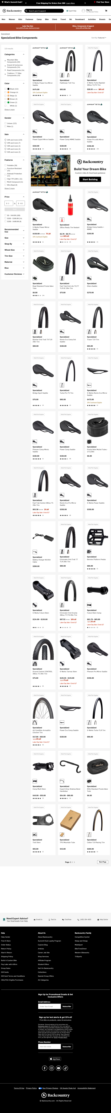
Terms (55, 1037)
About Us (42, 933)
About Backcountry (45, 937)
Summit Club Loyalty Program (49, 941)
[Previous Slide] (25, 3)
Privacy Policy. (63, 1037)
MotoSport (79, 945)
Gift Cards (5, 972)
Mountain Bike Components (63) (13, 61)
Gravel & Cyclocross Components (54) (15, 66)
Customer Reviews (13, 274)
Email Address (44, 1002)
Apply (15, 209)
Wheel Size (10, 249)
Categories (10, 54)
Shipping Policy (7, 956)
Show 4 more (10, 109)
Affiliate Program (44, 960)
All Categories (43, 980)
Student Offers (43, 964)
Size (6, 237)
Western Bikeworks (82, 952)
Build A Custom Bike (9, 960)
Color (7, 83)
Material (8, 262)
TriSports (78, 956)
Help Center (5, 937)
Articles (41, 948)
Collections (42, 972)
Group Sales (5, 968)
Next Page (102, 862)
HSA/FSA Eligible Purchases (12, 980)
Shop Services (43, 956)
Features (9, 160)
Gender (8, 117)
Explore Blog (43, 945)
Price (7, 196)
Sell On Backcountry (45, 968)
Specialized (5, 34)
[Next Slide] (85, 3)
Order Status (6, 945)
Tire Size (8, 255)
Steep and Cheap (81, 941)
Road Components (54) (15, 70)
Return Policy (6, 948)
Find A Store (6, 941)
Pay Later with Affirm (9, 964)
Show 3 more (10, 188)
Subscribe (67, 1006)
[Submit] (26, 11)
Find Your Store (102, 2)
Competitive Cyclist (82, 937)
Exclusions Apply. (43, 1026)
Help (3, 933)
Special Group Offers (46, 976)
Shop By (8, 243)
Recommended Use (12, 230)
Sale (7, 134)
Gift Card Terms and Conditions (13, 976)
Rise (7, 267)
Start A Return (6, 952)
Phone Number (44, 1042)
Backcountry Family (83, 933)
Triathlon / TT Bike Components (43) (14, 74)
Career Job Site (44, 952)
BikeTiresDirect (81, 948)
